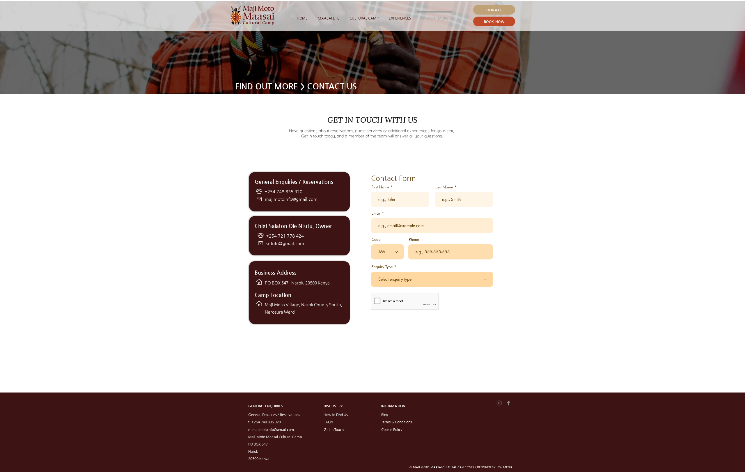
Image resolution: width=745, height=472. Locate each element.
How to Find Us (336, 415)
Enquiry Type (382, 267)
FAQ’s (328, 422)
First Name (380, 187)
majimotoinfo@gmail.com (291, 199)
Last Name (444, 187)
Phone (414, 239)
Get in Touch (334, 429)
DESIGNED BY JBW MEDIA (494, 467)
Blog (384, 415)
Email (376, 213)
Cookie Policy (391, 429)
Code (376, 239)
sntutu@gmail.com (285, 243)
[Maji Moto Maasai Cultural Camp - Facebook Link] (508, 403)
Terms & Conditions (396, 422)
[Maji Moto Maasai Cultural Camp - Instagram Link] (499, 403)
